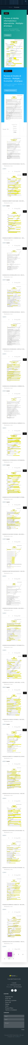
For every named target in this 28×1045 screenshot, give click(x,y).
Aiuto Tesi (8, 998)
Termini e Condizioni (11, 1010)
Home (10, 7)
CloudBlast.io (17, 1036)
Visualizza (7, 35)
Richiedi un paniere (10, 1000)
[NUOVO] (16, 2)
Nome (15, 128)
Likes (14, 132)
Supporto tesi (9, 996)
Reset (14, 126)
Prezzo (15, 130)
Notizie (7, 1004)
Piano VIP (8, 1002)
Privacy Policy (9, 1008)
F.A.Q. (6, 1006)
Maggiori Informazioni (10, 90)
